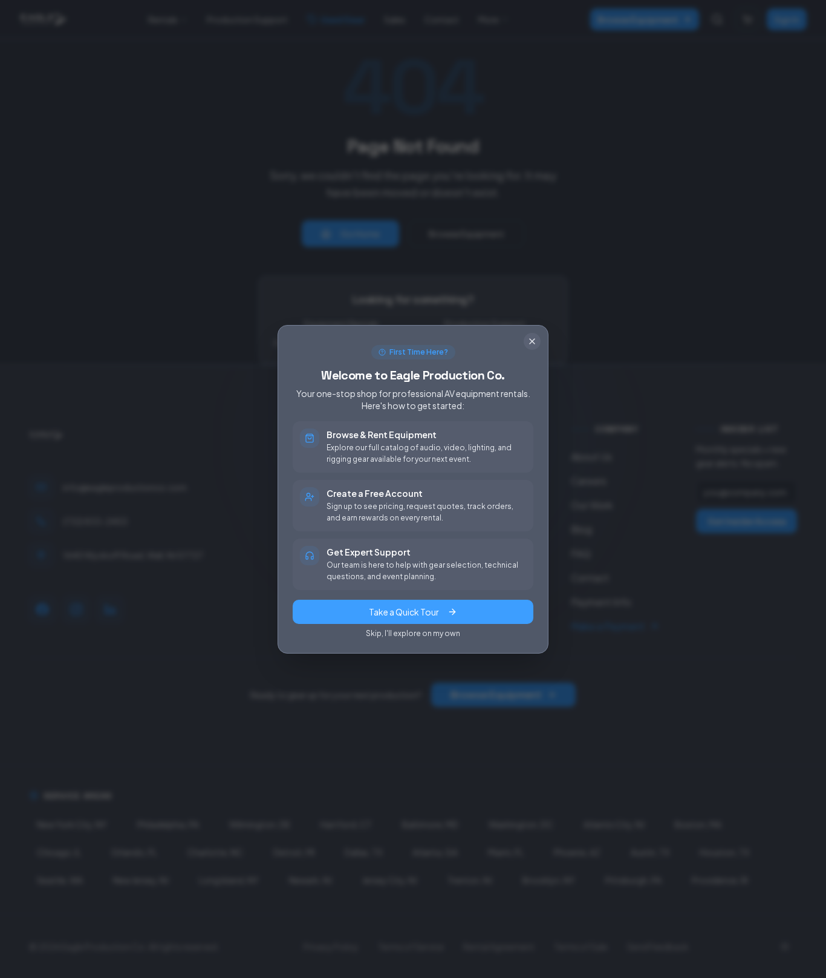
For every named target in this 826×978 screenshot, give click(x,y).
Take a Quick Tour (404, 611)
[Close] (532, 341)
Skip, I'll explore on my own (413, 633)
